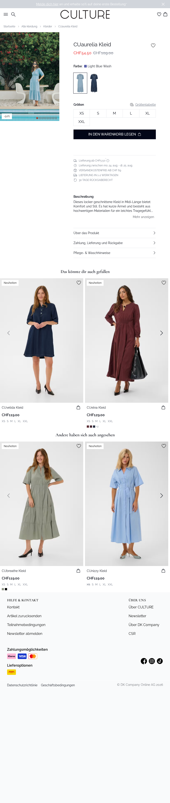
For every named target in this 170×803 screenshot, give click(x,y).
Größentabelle (145, 104)
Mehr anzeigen (143, 217)
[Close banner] (163, 4)
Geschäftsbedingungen (58, 685)
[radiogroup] (114, 117)
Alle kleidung (29, 26)
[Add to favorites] (153, 45)
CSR (132, 634)
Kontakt (13, 607)
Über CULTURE (141, 607)
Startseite (9, 26)
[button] (114, 233)
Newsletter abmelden (24, 634)
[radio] (81, 113)
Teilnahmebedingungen (26, 625)
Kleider (47, 26)
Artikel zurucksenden (24, 616)
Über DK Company (144, 625)
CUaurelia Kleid (67, 26)
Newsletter (137, 616)
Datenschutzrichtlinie (22, 685)
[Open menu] (5, 14)
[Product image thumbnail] (37, 118)
